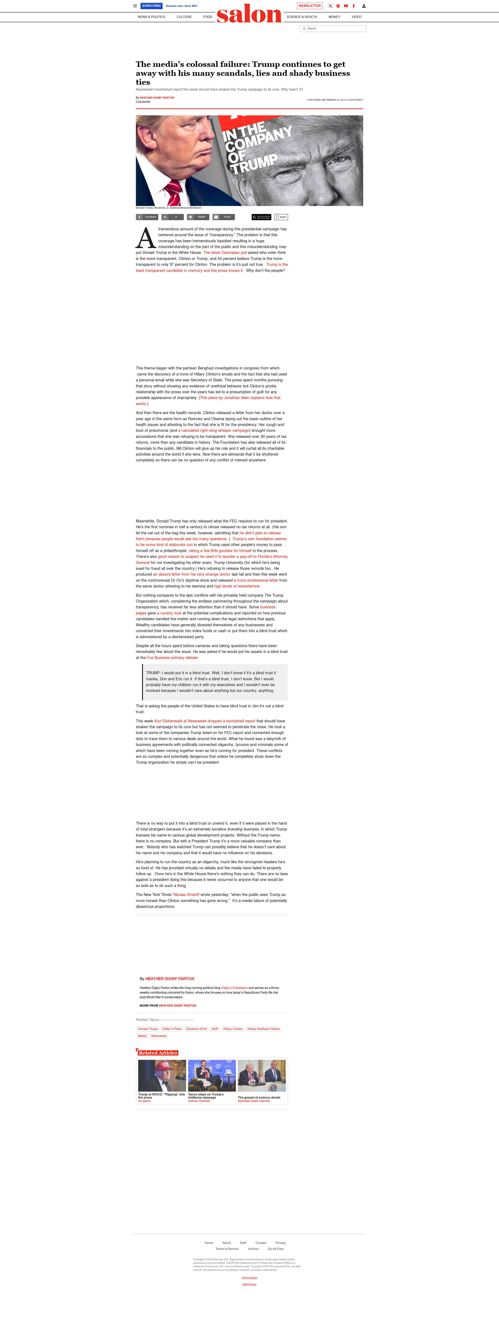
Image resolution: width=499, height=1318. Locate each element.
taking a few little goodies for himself (220, 551)
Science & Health (302, 17)
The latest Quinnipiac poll (225, 253)
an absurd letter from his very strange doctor (192, 575)
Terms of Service (227, 1249)
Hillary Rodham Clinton (263, 1029)
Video (356, 17)
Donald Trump (147, 1029)
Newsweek (158, 1036)
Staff (243, 1243)
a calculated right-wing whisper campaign (213, 431)
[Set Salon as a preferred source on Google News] (262, 217)
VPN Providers (249, 1278)
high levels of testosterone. (238, 586)
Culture (184, 17)
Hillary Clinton (232, 1029)
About (226, 1243)
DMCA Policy (250, 1285)
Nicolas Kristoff (186, 895)
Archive (253, 1249)
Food (207, 17)
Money (334, 17)
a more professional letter (256, 581)
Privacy (281, 1243)
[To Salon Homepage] (249, 13)
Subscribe (151, 6)
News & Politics (151, 17)
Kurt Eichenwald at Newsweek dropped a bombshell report (204, 721)
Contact (261, 1243)
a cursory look (169, 613)
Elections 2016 (196, 1029)
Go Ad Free (276, 1249)
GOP (214, 1029)
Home (209, 1243)
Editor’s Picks (171, 1029)
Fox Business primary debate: (173, 658)
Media (142, 1036)
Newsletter (310, 6)
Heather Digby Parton (157, 97)
